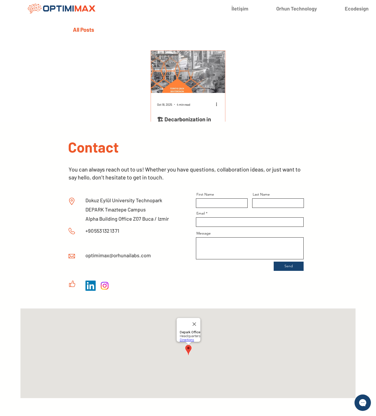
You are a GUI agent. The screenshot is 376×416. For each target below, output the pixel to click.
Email (200, 213)
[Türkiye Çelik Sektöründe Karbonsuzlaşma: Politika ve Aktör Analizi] (188, 72)
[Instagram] (104, 286)
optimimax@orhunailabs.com (118, 255)
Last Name (261, 194)
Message (203, 233)
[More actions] (218, 104)
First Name (205, 194)
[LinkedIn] (90, 286)
